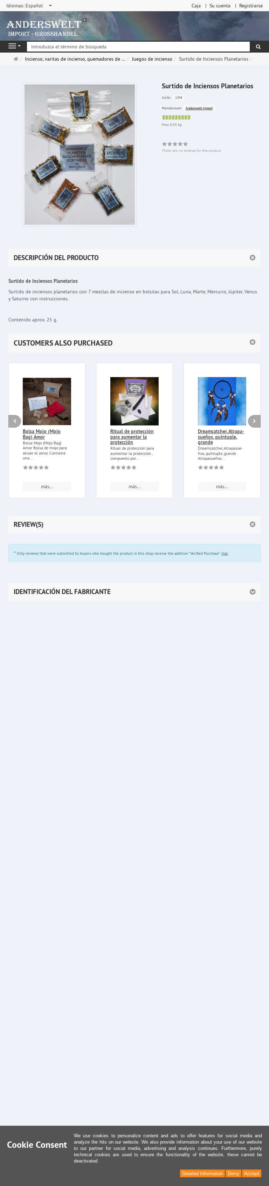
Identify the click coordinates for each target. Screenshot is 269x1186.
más (224, 553)
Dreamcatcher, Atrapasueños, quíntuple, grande (221, 436)
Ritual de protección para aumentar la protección (132, 436)
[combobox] (29, 5)
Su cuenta (219, 5)
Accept (251, 1173)
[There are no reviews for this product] (36, 468)
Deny (233, 1173)
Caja (196, 5)
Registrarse (251, 5)
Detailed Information (202, 1173)
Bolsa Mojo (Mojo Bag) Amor (42, 434)
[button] (134, 343)
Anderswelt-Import (199, 108)
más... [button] (47, 486)
